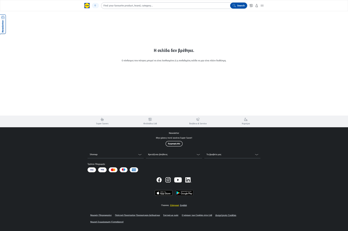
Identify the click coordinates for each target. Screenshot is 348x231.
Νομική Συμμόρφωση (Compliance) (107, 222)
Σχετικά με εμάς (170, 215)
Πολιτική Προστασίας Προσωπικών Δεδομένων (137, 215)
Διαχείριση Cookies (225, 215)
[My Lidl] (256, 5)
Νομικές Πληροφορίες (101, 215)
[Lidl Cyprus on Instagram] (168, 180)
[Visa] (92, 169)
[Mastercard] (113, 169)
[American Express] (134, 169)
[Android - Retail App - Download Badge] (184, 193)
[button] (262, 5)
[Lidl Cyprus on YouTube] (178, 180)
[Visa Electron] (102, 169)
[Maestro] (124, 169)
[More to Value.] (87, 5)
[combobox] (174, 5)
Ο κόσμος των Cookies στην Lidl (197, 215)
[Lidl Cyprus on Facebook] (159, 180)
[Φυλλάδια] (251, 5)
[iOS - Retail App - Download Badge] (163, 193)
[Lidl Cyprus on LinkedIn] (188, 180)
